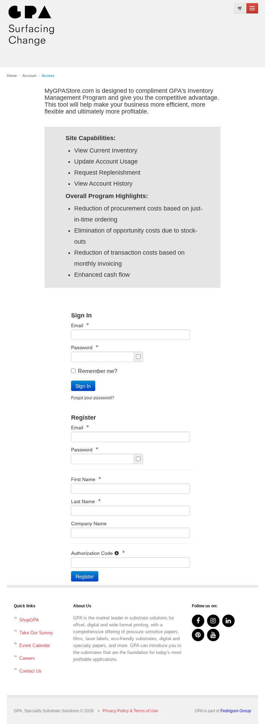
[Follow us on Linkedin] (228, 621)
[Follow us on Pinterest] (198, 635)
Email (80, 325)
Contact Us (30, 671)
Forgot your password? (92, 397)
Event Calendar (34, 645)
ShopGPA (29, 620)
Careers (27, 658)
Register (85, 576)
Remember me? (97, 371)
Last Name (85, 501)
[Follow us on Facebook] (198, 621)
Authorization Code (98, 553)
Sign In (83, 385)
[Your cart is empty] (239, 8)
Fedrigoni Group (235, 710)
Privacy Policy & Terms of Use (130, 710)
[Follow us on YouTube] (213, 635)
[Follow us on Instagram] (213, 621)
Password (84, 347)
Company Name (89, 523)
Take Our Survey (36, 632)
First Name (86, 479)
